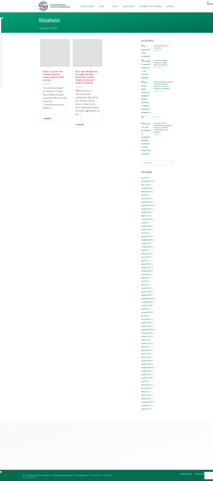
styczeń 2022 (146, 264)
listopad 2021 (146, 267)
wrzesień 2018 (146, 371)
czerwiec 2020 (146, 305)
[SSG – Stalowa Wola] (7, 472)
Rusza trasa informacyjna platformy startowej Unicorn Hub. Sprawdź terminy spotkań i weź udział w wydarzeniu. (86, 77)
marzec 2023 (146, 229)
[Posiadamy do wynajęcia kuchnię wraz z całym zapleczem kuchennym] (146, 69)
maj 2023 (144, 222)
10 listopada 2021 (47, 84)
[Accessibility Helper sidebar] (210, 3)
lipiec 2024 (145, 184)
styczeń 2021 (146, 288)
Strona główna (87, 6)
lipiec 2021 (145, 278)
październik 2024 (147, 181)
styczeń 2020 (146, 319)
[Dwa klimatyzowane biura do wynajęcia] (146, 51)
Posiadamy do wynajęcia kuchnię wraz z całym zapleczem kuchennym (161, 62)
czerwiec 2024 (146, 188)
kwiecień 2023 (146, 226)
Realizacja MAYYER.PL (29, 477)
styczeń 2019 (145, 357)
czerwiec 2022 (146, 247)
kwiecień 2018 (146, 385)
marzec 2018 (145, 388)
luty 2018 (144, 391)
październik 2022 (147, 240)
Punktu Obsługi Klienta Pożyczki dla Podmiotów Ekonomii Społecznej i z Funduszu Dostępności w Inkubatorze (163, 85)
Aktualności (129, 6)
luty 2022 (144, 260)
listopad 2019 (146, 326)
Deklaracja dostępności (202, 474)
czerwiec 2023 (146, 219)
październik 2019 (147, 329)
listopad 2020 (146, 295)
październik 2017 (147, 402)
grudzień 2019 (146, 322)
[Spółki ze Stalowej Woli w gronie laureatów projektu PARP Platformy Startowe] (55, 53)
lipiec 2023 (145, 216)
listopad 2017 (146, 398)
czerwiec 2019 (146, 343)
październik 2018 (147, 367)
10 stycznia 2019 (79, 87)
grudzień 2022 (146, 236)
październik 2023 (147, 205)
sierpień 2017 (146, 409)
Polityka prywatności (186, 474)
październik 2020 (147, 298)
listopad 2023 (146, 202)
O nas (101, 6)
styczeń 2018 (146, 395)
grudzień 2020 (146, 291)
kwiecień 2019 (146, 350)
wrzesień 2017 (146, 405)
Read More (47, 118)
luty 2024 (144, 195)
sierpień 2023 (146, 212)
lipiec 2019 (145, 340)
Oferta (115, 6)
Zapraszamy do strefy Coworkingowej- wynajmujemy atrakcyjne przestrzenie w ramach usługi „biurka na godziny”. (163, 127)
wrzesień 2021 (146, 271)
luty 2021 (144, 284)
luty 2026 (144, 178)
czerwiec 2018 (146, 378)
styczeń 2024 (146, 198)
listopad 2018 (146, 364)
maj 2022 (144, 250)
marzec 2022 (146, 257)
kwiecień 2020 (146, 312)
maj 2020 (144, 309)
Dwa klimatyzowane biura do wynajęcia (161, 46)
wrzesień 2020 (146, 302)
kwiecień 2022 (146, 253)
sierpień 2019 (146, 336)
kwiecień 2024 (146, 191)
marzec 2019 (145, 353)
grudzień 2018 (146, 360)
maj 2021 (144, 281)
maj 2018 (144, 381)
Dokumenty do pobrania (151, 6)
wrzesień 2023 (146, 209)
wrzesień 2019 (146, 333)
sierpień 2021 (146, 274)
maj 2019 (144, 347)
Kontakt (170, 6)
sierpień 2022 (146, 243)
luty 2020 (144, 316)
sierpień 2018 (146, 374)
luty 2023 (144, 233)
